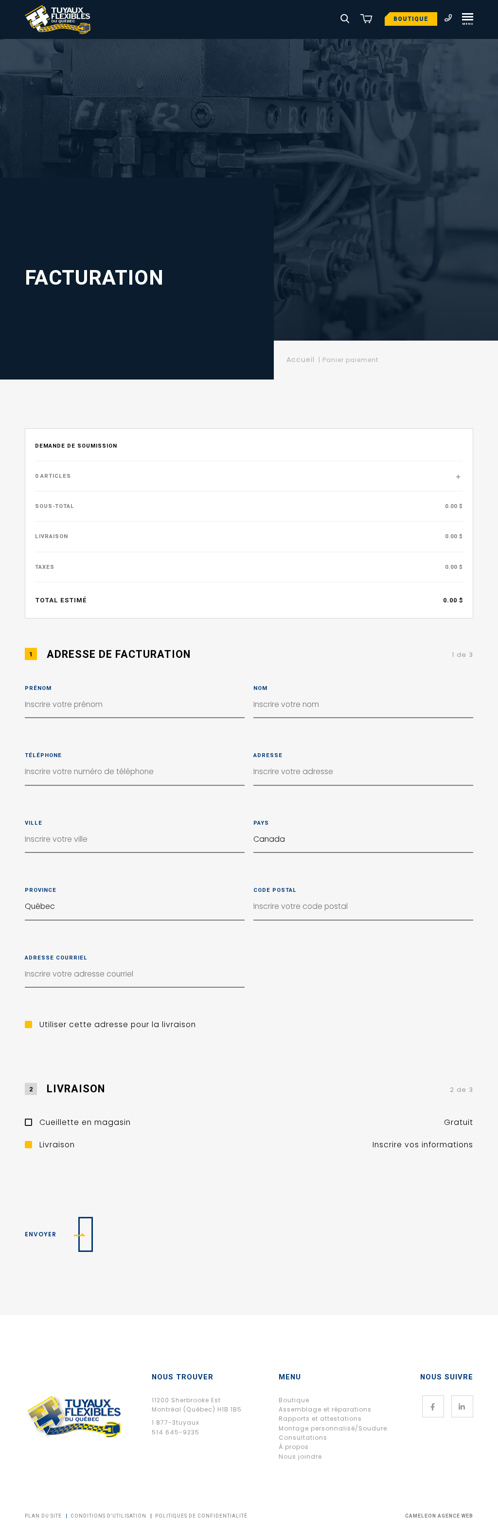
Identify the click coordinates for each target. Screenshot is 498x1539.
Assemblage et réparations (325, 1409)
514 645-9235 (175, 1432)
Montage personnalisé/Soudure (333, 1428)
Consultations (303, 1437)
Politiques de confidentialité (201, 1516)
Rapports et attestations (320, 1418)
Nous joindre (300, 1456)
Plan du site (43, 1516)
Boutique (410, 19)
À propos (294, 1447)
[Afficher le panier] (366, 20)
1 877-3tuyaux (175, 1422)
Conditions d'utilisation (108, 1516)
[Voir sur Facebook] (433, 1406)
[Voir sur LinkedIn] (462, 1406)
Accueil (300, 359)
